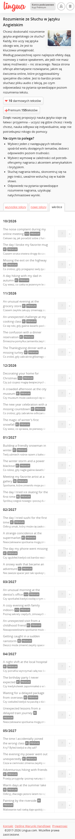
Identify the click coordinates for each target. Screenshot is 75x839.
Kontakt (8, 826)
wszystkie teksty (15, 207)
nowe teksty (38, 207)
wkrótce (57, 207)
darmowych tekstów (25, 101)
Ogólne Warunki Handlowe (33, 826)
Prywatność (59, 826)
